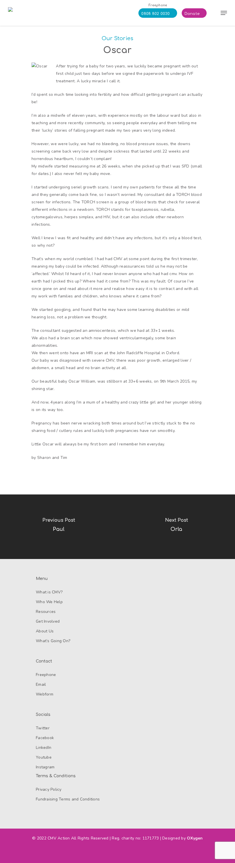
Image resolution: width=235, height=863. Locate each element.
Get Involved (48, 621)
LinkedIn (43, 747)
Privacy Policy (49, 789)
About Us (45, 631)
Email (41, 684)
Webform (44, 694)
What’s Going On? (53, 641)
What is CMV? (49, 592)
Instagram (45, 767)
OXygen (195, 838)
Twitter (43, 728)
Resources (46, 611)
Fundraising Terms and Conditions (68, 799)
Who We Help (49, 602)
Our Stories (118, 38)
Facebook (45, 738)
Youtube (44, 757)
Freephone (46, 674)
